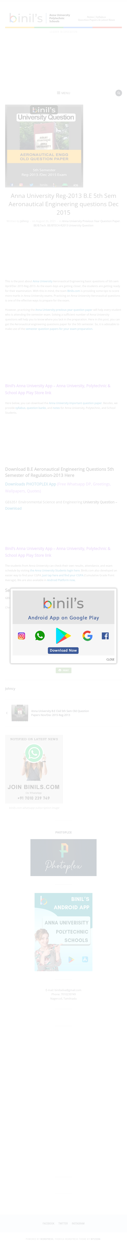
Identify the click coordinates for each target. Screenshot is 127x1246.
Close (110, 659)
